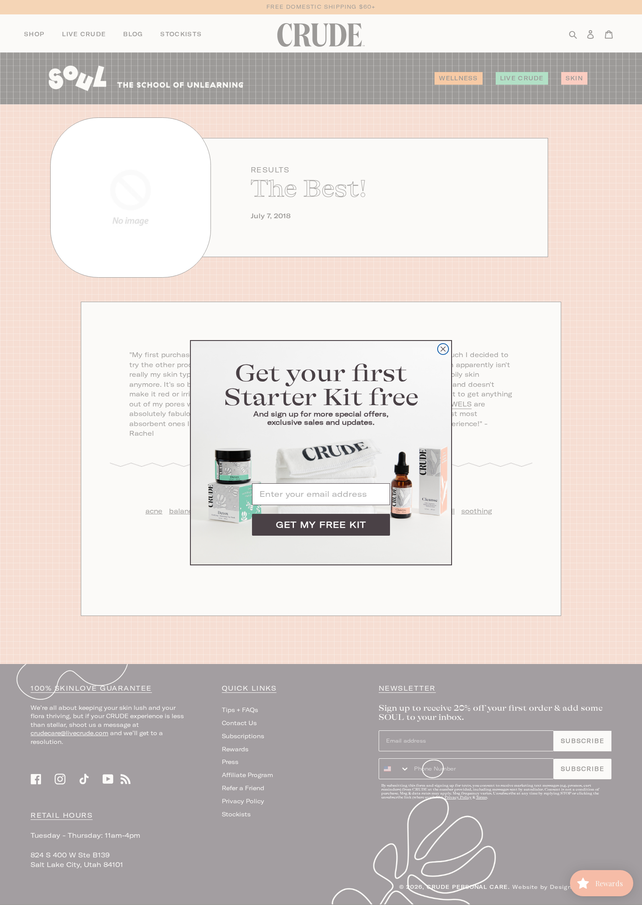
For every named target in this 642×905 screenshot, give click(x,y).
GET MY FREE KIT (321, 524)
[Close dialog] (443, 349)
